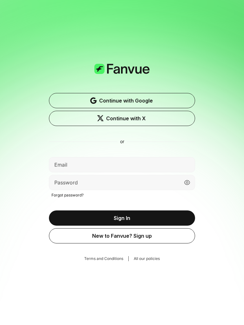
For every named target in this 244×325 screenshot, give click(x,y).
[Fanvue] (122, 78)
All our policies (147, 258)
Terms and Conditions (103, 258)
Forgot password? (67, 195)
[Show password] (187, 182)
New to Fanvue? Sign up (122, 236)
